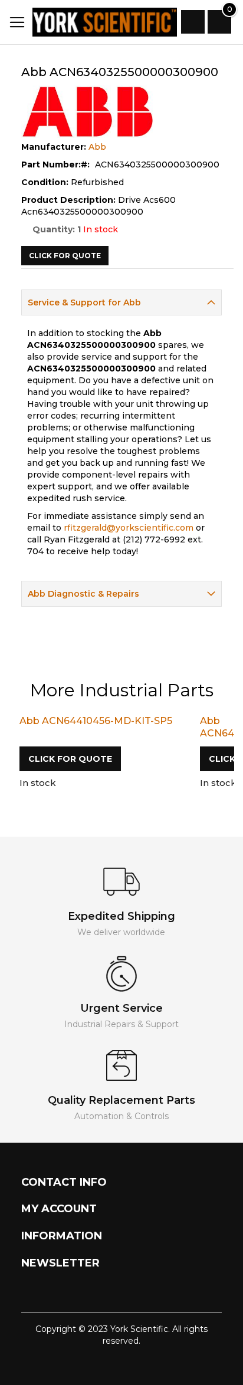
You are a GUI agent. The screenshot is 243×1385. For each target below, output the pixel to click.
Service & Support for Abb (84, 302)
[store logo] (93, 22)
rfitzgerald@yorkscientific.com (128, 527)
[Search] (193, 22)
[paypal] (98, 1364)
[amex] (137, 1364)
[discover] (117, 1364)
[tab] (121, 302)
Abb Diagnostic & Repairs (83, 593)
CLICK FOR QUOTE (70, 759)
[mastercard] (160, 1364)
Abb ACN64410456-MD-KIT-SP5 (95, 720)
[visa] (78, 1364)
